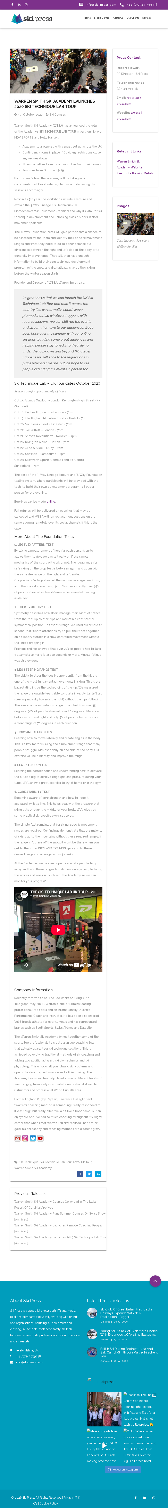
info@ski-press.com (97, 4)
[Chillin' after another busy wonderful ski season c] (141, 1445)
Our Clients (132, 17)
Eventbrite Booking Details (135, 173)
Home (87, 17)
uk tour (86, 1162)
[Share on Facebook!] (80, 1174)
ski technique (29, 1162)
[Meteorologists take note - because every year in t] (104, 1445)
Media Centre (101, 17)
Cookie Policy (49, 1503)
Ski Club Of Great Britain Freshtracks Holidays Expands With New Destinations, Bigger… (126, 1313)
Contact (146, 17)
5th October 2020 (30, 114)
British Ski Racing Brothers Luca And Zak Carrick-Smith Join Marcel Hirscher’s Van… (129, 1352)
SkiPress (105, 1321)
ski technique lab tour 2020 (60, 1162)
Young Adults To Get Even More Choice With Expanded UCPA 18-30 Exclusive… (129, 1332)
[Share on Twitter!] (89, 1174)
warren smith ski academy (33, 1168)
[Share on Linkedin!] (98, 1174)
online (51, 501)
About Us (117, 17)
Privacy (68, 1497)
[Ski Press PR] (31, 19)
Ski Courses (58, 114)
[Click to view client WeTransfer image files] (135, 224)
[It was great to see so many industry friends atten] (104, 1409)
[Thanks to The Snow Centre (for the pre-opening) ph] (141, 1409)
